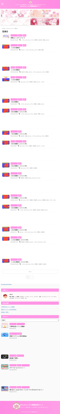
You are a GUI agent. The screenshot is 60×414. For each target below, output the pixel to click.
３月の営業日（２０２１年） (19, 198)
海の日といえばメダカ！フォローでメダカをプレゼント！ (27, 389)
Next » (30, 271)
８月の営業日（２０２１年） (19, 112)
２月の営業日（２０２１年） (19, 208)
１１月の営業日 (15, 70)
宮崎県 (44, 200)
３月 (50, 200)
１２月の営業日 (15, 47)
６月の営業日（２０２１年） (19, 144)
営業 (39, 50)
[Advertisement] (30, 59)
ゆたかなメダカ (29, 40)
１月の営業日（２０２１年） (19, 230)
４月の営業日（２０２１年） (19, 176)
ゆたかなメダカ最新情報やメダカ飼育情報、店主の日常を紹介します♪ (34, 407)
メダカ (23, 40)
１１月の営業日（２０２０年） (20, 262)
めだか (47, 40)
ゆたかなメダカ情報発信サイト (30, 6)
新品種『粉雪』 (5, 312)
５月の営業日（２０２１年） (19, 166)
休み (30, 178)
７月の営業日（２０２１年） (19, 134)
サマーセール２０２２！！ (17, 368)
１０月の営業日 (15, 79)
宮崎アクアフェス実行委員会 (8, 309)
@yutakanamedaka (6, 284)
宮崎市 (34, 146)
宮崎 (44, 40)
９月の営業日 (15, 102)
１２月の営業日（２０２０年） (20, 240)
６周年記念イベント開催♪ (8, 307)
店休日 (40, 40)
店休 (47, 200)
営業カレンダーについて (18, 38)
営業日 (36, 40)
